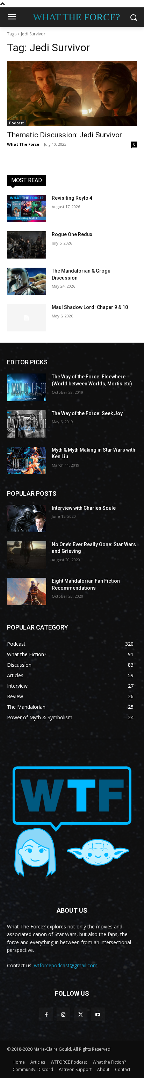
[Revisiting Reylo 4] (26, 208)
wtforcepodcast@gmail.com (66, 965)
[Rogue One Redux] (26, 245)
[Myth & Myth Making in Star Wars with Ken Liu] (26, 460)
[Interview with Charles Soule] (26, 518)
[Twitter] (80, 1014)
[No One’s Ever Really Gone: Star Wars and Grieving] (26, 555)
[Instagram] (63, 1014)
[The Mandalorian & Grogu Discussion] (26, 281)
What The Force (23, 144)
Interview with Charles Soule (84, 508)
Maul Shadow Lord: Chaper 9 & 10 (90, 307)
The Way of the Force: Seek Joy (87, 413)
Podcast (16, 123)
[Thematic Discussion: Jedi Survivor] (72, 93)
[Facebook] (46, 1014)
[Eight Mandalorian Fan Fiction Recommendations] (26, 591)
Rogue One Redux (72, 234)
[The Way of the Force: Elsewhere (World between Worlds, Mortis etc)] (26, 387)
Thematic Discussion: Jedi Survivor (64, 135)
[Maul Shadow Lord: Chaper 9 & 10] (26, 317)
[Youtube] (98, 1014)
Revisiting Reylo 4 (72, 198)
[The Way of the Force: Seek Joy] (26, 424)
